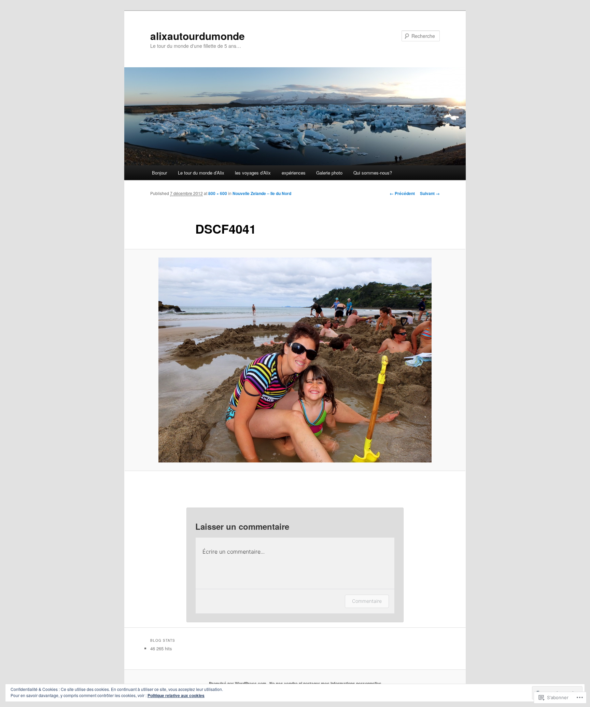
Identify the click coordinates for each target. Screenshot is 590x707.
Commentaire (367, 601)
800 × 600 (217, 193)
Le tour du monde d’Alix (201, 172)
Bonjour (159, 172)
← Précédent (402, 193)
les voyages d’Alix (253, 172)
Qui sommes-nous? (372, 172)
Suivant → (430, 193)
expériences (294, 172)
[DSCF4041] (295, 360)
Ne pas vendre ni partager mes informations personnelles (325, 683)
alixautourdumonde (197, 35)
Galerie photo (329, 172)
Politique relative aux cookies (176, 695)
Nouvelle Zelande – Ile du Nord (262, 193)
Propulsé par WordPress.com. (238, 683)
